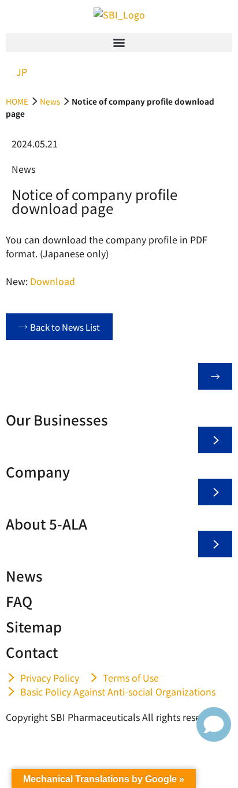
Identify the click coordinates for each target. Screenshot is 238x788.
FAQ (19, 601)
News (50, 101)
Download (52, 281)
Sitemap (34, 626)
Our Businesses (57, 419)
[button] (119, 42)
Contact (32, 652)
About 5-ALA (46, 523)
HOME (17, 101)
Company (38, 471)
